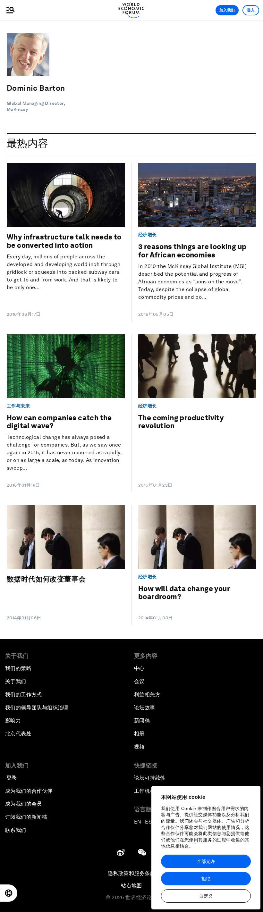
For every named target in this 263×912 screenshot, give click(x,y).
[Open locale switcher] (8, 893)
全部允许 (206, 861)
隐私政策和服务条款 (131, 873)
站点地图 (131, 886)
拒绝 (205, 878)
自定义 (206, 896)
